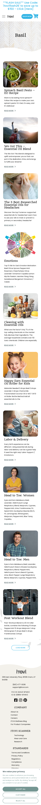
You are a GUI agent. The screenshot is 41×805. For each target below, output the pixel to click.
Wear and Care (20, 739)
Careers (14, 718)
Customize (20, 795)
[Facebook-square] (16, 700)
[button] (27, 16)
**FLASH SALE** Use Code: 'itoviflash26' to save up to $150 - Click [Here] (20, 6)
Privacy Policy (17, 756)
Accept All (20, 789)
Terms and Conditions (20, 753)
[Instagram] (20, 700)
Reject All (20, 801)
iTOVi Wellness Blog (19, 721)
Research (18, 742)
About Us (14, 712)
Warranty (15, 765)
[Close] (39, 769)
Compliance (16, 762)
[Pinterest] (25, 700)
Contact (14, 715)
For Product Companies (20, 724)
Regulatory (15, 759)
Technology (19, 735)
